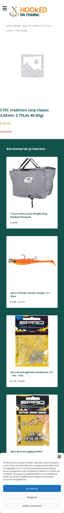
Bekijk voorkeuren (32, 505)
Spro (25, 25)
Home (9, 25)
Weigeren (32, 497)
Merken (17, 25)
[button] (59, 456)
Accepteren (32, 488)
